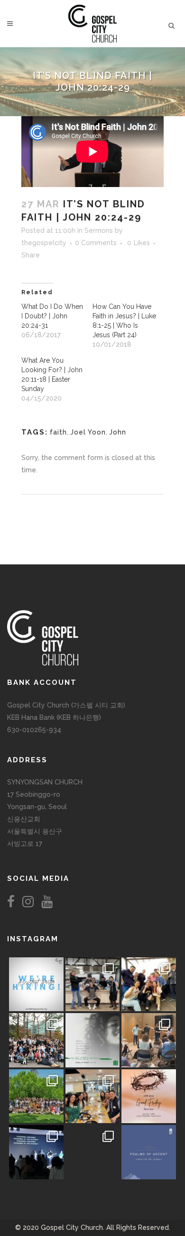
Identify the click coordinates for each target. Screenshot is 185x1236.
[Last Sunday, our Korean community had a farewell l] (148, 1040)
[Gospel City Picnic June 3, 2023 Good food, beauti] (36, 1096)
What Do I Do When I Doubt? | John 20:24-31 (52, 316)
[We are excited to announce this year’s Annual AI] (148, 1096)
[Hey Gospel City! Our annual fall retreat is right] (92, 1040)
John (117, 432)
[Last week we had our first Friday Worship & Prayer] (36, 1152)
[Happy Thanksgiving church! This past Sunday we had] (92, 984)
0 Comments (96, 243)
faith (58, 432)
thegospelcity (43, 243)
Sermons (98, 230)
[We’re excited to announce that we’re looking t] (36, 984)
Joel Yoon (88, 432)
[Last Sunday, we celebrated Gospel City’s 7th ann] (92, 1152)
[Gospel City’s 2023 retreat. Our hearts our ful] (36, 1040)
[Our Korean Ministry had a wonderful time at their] (148, 984)
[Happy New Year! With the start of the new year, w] (148, 1152)
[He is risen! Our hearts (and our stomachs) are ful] (92, 1096)
